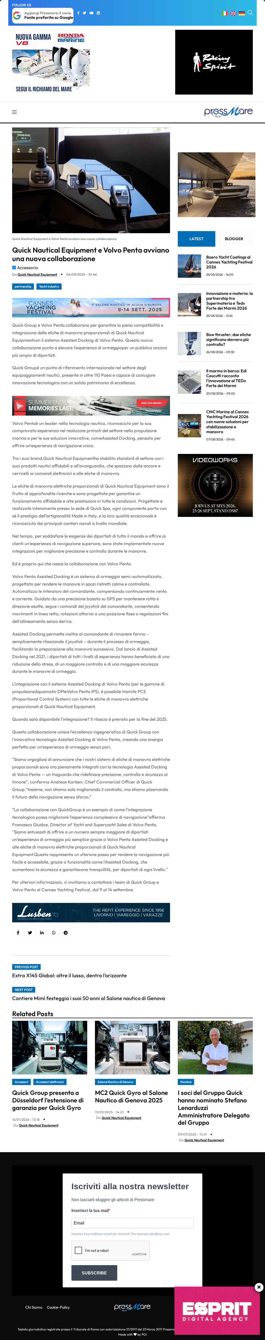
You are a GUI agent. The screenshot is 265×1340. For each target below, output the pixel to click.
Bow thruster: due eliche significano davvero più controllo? (228, 339)
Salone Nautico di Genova (115, 1082)
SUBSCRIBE (94, 1273)
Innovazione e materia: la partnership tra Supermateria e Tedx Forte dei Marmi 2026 (229, 301)
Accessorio (27, 267)
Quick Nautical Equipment (37, 274)
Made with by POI (132, 1334)
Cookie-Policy (58, 1307)
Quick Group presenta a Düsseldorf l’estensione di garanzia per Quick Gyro (48, 1100)
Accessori (21, 1082)
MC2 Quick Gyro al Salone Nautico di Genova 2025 (131, 1096)
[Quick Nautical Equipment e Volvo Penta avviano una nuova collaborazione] (42, 933)
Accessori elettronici (50, 1082)
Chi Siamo (33, 1307)
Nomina (186, 1082)
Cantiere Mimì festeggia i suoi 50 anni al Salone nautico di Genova (88, 998)
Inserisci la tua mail (90, 1210)
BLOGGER (234, 238)
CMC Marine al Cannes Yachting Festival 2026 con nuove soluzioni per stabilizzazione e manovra (227, 421)
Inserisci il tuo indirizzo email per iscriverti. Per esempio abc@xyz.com (120, 1234)
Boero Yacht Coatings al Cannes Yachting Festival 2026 (229, 261)
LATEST (196, 238)
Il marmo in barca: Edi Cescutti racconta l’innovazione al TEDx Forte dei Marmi (226, 378)
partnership (23, 286)
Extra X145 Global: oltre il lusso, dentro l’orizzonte (69, 975)
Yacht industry (49, 286)
